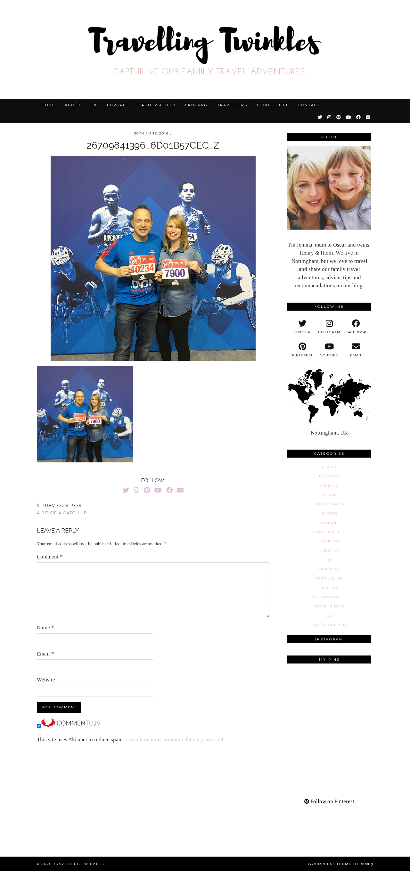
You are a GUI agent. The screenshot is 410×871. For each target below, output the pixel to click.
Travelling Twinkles (78, 864)
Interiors (329, 541)
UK (94, 105)
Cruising (196, 105)
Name (45, 627)
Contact (309, 105)
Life (284, 105)
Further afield (155, 105)
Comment (50, 557)
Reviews (329, 588)
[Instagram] (329, 117)
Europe (116, 105)
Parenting (329, 569)
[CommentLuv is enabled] (71, 726)
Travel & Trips (329, 606)
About (73, 105)
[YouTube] (349, 117)
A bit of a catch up (62, 509)
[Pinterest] (338, 117)
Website (46, 680)
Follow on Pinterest (331, 801)
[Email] (368, 117)
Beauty (329, 467)
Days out (329, 495)
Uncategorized (329, 625)
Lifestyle (329, 551)
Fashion (329, 523)
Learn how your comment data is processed (174, 740)
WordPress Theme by (340, 864)
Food (263, 105)
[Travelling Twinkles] (205, 49)
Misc (329, 560)
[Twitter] (320, 117)
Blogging (329, 476)
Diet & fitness (329, 504)
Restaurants (329, 578)
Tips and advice (329, 597)
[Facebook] (358, 117)
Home (48, 105)
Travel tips (232, 105)
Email (45, 654)
